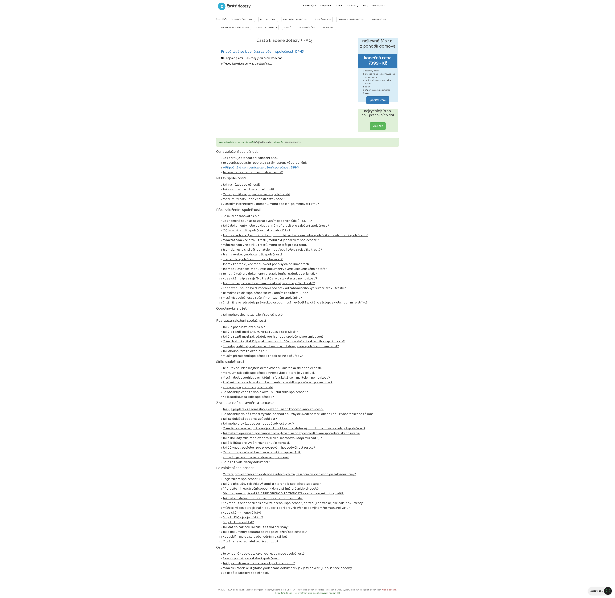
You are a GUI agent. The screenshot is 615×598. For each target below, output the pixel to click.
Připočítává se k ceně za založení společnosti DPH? (262, 167)
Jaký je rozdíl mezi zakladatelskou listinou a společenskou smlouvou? (273, 336)
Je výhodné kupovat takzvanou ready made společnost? (264, 553)
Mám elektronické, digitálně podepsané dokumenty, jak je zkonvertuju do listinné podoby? (288, 568)
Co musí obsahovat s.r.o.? (241, 216)
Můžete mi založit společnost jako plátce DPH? (256, 230)
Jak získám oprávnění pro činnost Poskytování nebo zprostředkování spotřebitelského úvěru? (291, 433)
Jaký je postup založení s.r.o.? (244, 327)
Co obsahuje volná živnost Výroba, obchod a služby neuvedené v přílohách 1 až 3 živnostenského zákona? (299, 414)
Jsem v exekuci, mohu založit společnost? (253, 254)
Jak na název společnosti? (241, 184)
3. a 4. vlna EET (328, 27)
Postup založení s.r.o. (307, 27)
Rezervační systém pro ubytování (310, 593)
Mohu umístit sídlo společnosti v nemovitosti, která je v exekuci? (269, 373)
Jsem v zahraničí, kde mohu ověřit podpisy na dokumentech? (267, 264)
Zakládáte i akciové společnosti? (246, 573)
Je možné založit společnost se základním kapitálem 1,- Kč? (265, 293)
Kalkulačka (309, 6)
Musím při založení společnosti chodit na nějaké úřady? (263, 356)
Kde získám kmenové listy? (242, 512)
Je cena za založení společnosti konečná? (253, 172)
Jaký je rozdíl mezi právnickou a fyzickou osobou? (259, 563)
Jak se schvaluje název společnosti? (249, 189)
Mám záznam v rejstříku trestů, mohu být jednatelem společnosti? (271, 240)
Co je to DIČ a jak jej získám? (243, 517)
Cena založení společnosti (242, 19)
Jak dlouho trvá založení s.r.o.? (245, 351)
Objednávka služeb (323, 19)
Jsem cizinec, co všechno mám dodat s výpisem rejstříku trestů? (269, 283)
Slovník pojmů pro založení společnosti (251, 558)
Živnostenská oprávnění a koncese (234, 27)
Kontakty (352, 6)
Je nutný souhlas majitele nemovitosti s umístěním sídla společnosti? (273, 368)
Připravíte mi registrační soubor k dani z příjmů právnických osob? (271, 488)
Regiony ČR (334, 593)
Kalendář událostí (283, 593)
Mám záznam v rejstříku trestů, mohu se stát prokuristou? (265, 245)
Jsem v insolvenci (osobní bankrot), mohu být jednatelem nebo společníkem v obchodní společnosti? (295, 235)
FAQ (365, 6)
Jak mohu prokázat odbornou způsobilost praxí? (258, 423)
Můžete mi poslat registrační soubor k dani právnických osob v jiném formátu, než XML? (286, 508)
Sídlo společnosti (379, 19)
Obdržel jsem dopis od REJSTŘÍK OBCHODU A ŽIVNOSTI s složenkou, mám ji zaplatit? (283, 493)
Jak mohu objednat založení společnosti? (253, 314)
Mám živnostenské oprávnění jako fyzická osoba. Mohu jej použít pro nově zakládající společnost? (294, 428)
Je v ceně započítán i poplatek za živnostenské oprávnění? (265, 162)
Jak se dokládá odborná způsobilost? (250, 419)
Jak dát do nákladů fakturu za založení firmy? (256, 527)
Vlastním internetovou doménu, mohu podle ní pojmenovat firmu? (271, 204)
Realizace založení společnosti (351, 19)
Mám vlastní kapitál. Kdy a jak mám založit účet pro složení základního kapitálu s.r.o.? (284, 341)
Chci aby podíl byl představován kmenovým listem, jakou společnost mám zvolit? (281, 346)
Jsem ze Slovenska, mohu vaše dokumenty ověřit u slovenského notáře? (275, 269)
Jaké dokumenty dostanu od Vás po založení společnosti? (265, 532)
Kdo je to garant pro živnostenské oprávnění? (256, 457)
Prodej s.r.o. (379, 6)
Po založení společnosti (266, 27)
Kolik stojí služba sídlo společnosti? (248, 397)
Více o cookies (389, 590)
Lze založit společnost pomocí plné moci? (253, 259)
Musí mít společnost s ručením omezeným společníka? (262, 297)
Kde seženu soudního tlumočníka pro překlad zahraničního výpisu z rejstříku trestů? (284, 288)
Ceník (339, 6)
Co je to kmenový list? (238, 522)
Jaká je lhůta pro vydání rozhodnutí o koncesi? (256, 443)
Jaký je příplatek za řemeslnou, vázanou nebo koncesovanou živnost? (273, 409)
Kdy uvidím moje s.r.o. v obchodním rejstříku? (255, 536)
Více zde (378, 126)
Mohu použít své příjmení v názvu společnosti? (256, 194)
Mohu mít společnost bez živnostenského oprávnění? (262, 452)
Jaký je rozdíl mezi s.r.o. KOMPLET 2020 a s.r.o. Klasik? (260, 332)
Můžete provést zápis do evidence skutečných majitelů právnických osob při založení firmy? (289, 474)
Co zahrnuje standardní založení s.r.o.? (250, 158)
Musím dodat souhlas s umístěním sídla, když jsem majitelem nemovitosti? (276, 377)
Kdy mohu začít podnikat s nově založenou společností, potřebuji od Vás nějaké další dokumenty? (293, 503)
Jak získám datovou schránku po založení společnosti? (263, 498)
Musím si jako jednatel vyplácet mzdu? (250, 541)
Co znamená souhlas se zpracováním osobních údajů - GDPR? (267, 221)
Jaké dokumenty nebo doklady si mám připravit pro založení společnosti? (276, 225)
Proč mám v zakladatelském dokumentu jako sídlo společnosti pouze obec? (277, 382)
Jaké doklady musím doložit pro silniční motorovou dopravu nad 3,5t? (273, 438)
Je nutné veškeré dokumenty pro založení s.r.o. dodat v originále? (270, 273)
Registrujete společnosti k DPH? (246, 479)
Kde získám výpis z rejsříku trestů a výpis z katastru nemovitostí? (270, 278)
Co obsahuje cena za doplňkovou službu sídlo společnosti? (265, 392)
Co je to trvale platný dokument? (246, 462)
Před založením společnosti (295, 19)
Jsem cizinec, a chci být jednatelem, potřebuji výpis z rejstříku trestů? (272, 249)
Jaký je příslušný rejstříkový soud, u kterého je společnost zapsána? (272, 484)
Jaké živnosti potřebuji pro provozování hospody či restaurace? (269, 447)
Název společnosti (268, 19)
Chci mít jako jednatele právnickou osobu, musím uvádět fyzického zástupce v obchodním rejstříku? (295, 302)
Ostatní (287, 27)
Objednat (325, 6)
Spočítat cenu (378, 100)
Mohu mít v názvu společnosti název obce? (254, 199)
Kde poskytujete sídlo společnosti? (248, 387)
